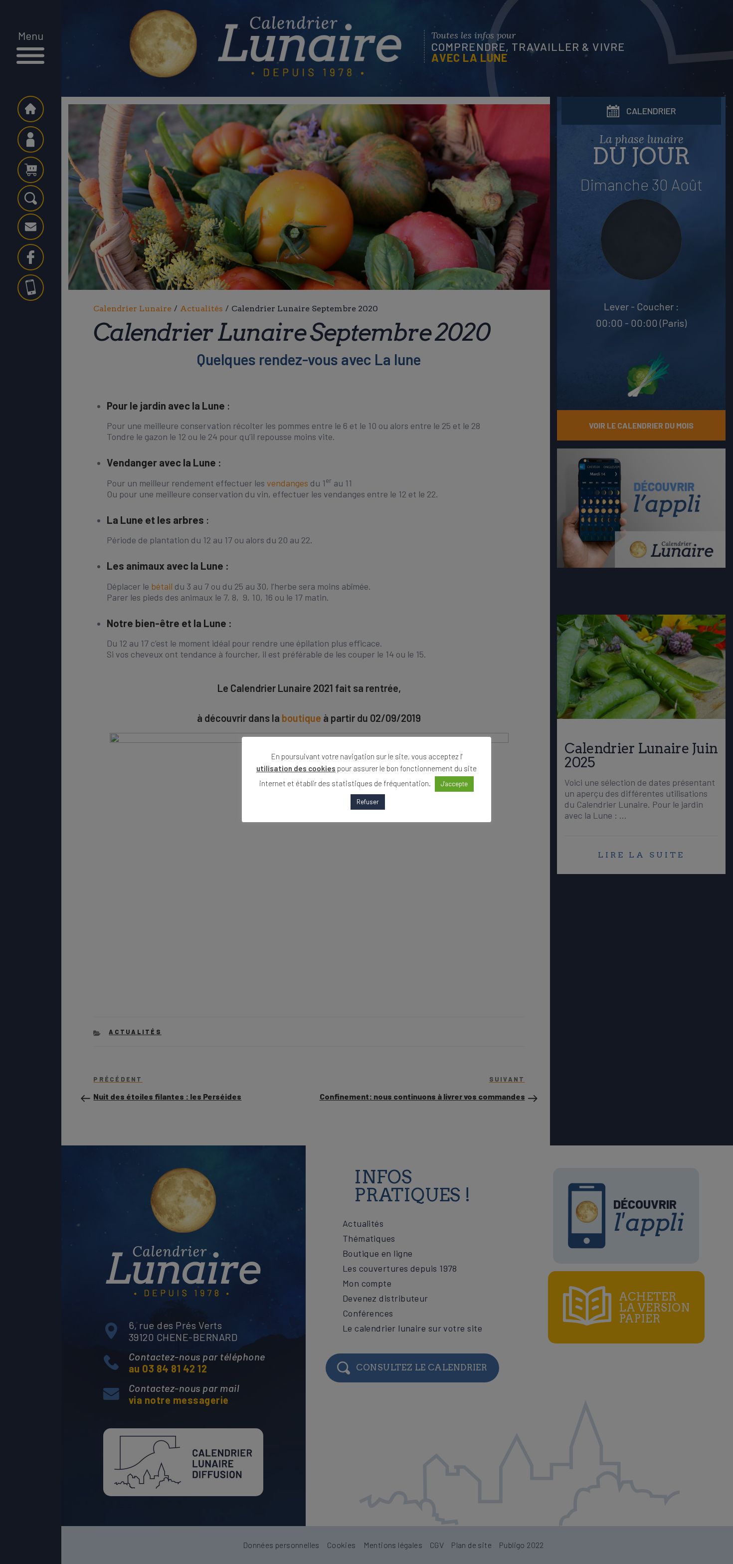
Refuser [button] (368, 802)
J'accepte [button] (454, 784)
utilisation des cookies (296, 768)
